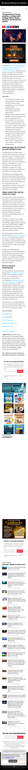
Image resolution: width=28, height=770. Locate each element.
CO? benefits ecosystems (17, 273)
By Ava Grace (15, 613)
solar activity (14, 349)
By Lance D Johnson (17, 579)
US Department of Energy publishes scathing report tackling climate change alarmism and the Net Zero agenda (17, 575)
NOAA (23, 345)
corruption (8, 340)
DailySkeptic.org (7, 314)
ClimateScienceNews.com (9, 323)
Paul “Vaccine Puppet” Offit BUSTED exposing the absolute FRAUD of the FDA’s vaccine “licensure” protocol (17, 632)
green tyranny (16, 344)
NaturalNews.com (7, 326)
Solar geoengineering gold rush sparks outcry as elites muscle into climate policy (16, 639)
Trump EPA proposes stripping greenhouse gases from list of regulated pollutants (15, 672)
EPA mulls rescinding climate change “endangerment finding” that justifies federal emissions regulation (17, 680)
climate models (11, 338)
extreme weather (16, 342)
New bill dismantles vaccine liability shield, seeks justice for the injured (17, 696)
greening (23, 344)
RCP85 (4, 347)
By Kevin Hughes (16, 683)
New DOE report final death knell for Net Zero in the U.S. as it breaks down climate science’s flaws (16, 592)
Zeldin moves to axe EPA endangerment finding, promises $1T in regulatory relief (17, 617)
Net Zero (18, 345)
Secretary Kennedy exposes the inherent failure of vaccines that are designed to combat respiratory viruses (16, 584)
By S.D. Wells (15, 604)
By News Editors (16, 627)
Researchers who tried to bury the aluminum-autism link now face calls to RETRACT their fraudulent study (16, 689)
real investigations (11, 347)
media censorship (10, 345)
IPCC (3, 345)
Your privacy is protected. (8, 375)
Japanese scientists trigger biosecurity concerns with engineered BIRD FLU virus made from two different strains (16, 609)
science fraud (6, 349)
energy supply (6, 342)
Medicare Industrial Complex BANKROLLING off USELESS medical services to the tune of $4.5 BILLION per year (17, 600)
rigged (19, 347)
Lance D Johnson (14, 24)
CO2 (3, 340)
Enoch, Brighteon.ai (7, 320)
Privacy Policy (10, 757)
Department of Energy (18, 340)
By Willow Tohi (16, 570)
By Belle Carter (16, 674)
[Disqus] (14, 458)
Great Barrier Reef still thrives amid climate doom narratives (16, 568)
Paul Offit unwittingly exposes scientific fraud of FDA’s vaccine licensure (15, 625)
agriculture (14, 334)
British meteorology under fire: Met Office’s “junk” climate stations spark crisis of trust (16, 654)
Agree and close (12, 761)
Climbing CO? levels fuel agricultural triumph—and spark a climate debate (16, 723)
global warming (6, 344)
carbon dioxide (14, 336)
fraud (22, 342)
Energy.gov (5, 317)
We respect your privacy (20, 745)
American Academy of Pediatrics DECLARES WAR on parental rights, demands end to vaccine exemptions (17, 647)
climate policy (20, 338)
